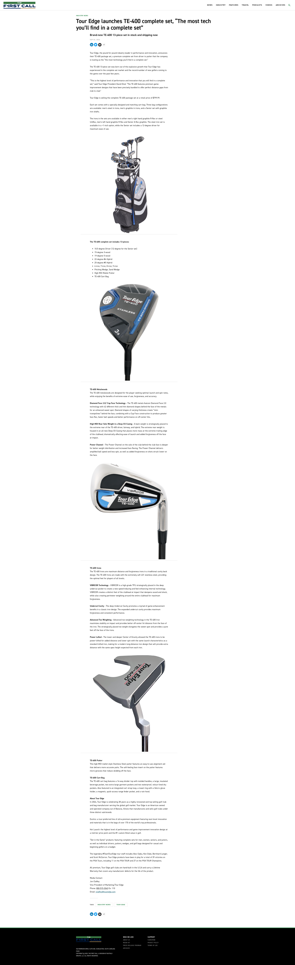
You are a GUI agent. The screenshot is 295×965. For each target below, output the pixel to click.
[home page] (19, 5)
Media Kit (126, 943)
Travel (245, 5)
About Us (126, 940)
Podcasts (257, 5)
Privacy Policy (153, 943)
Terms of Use (153, 945)
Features (233, 5)
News (209, 5)
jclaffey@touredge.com (105, 891)
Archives (280, 5)
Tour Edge (121, 905)
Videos (269, 5)
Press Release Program (132, 945)
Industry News (82, 16)
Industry (221, 5)
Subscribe (151, 940)
